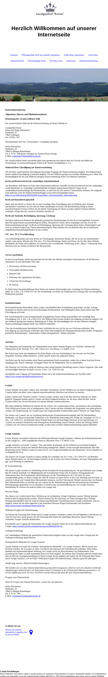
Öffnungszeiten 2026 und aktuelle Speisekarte (41, 55)
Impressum (70, 61)
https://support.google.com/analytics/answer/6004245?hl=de (37, 526)
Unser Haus (93, 55)
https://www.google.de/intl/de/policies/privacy (24, 376)
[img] (54, 10)
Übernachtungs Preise (37, 61)
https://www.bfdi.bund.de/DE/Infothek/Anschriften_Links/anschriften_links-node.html (41, 195)
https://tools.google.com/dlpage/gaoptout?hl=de (25, 505)
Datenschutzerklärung (88, 61)
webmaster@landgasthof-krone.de (26, 156)
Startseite (14, 55)
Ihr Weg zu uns (56, 61)
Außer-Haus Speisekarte (74, 55)
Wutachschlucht (17, 61)
